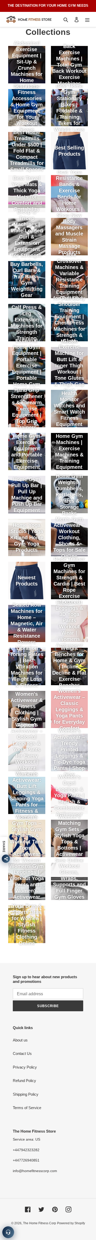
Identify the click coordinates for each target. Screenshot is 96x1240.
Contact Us (22, 1053)
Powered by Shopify (71, 1223)
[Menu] (87, 19)
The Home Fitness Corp (39, 1223)
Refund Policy (24, 1080)
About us (20, 1040)
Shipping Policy (25, 1094)
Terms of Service (27, 1107)
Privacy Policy (25, 1067)
